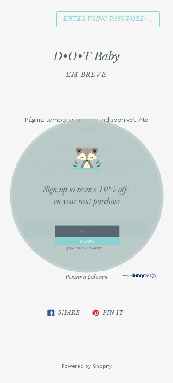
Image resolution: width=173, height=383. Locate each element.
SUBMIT (87, 241)
